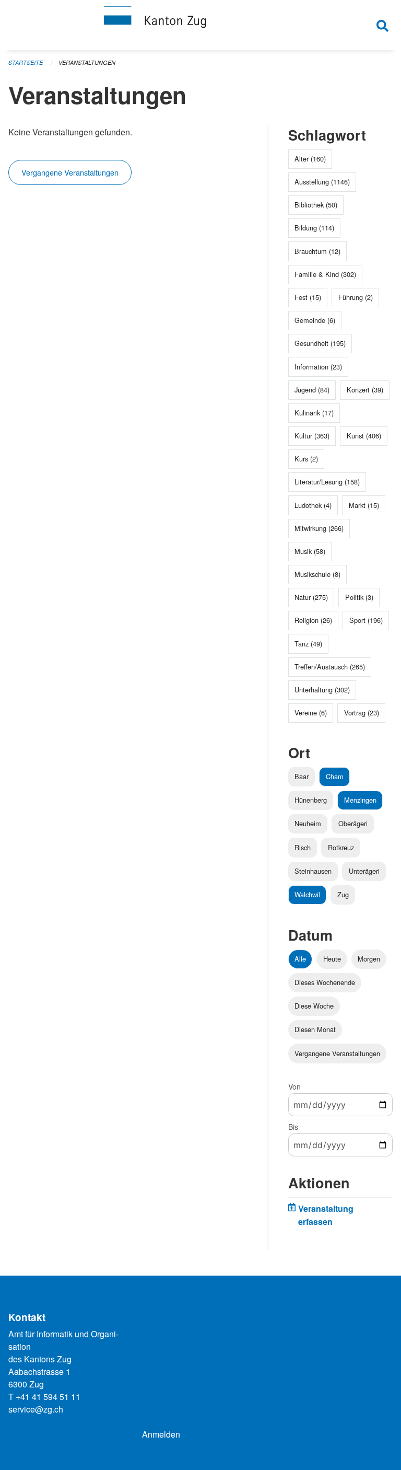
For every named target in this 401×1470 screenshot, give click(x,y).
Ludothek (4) (313, 505)
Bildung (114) (314, 228)
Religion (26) (313, 620)
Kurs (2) (306, 459)
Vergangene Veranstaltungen (70, 172)
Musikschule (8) (317, 574)
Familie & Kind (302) (325, 274)
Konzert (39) (365, 390)
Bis (293, 1126)
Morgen (369, 959)
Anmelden (161, 1434)
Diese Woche (314, 1006)
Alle (300, 959)
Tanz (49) (308, 644)
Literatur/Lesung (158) (327, 482)
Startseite (25, 62)
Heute (332, 959)
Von (294, 1086)
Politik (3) (359, 597)
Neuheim (307, 823)
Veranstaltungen (86, 62)
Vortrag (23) (361, 712)
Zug (343, 894)
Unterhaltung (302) (322, 690)
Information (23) (318, 367)
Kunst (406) (364, 436)
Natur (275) (311, 597)
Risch (302, 847)
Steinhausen (313, 871)
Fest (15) (307, 297)
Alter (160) (310, 159)
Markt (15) (364, 505)
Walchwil (307, 894)
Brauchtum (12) (317, 251)
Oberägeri (353, 823)
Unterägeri (364, 871)
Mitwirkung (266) (319, 528)
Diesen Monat (315, 1029)
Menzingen (360, 800)
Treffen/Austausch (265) (329, 667)
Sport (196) (366, 620)
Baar (301, 776)
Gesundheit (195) (320, 343)
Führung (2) (355, 297)
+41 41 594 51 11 (48, 1397)
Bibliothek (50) (315, 205)
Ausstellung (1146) (322, 182)
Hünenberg (310, 800)
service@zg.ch (35, 1409)
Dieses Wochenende (324, 982)
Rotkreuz (341, 847)
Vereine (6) (310, 712)
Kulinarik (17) (314, 413)
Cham (335, 776)
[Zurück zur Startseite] (200, 25)
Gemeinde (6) (314, 320)
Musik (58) (309, 551)
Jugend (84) (311, 390)
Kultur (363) (311, 436)
